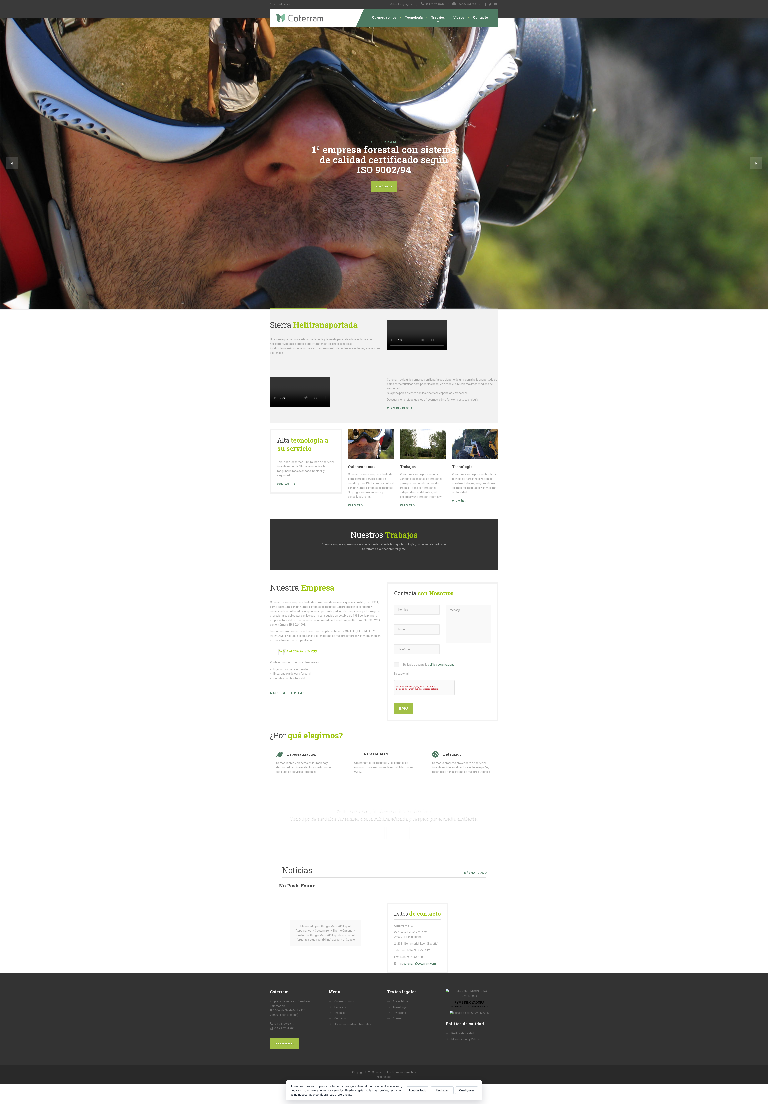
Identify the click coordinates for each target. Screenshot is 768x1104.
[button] (12, 163)
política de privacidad (441, 664)
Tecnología (414, 17)
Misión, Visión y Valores (466, 1039)
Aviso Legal (400, 1007)
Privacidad (399, 1012)
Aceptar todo (417, 1090)
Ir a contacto (284, 1043)
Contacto (480, 17)
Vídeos (458, 17)
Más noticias (474, 872)
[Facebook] (485, 4)
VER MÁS (354, 505)
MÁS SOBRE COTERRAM (286, 693)
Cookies (398, 1018)
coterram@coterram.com (419, 963)
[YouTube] (495, 4)
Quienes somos (384, 17)
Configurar (466, 1090)
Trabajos (438, 17)
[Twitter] (490, 4)
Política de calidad (462, 1033)
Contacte (284, 484)
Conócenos (384, 186)
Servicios (340, 1007)
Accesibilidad (401, 1001)
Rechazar (442, 1090)
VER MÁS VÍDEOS (398, 408)
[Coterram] (296, 16)
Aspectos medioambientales (352, 1024)
